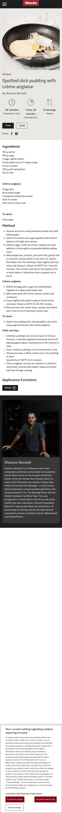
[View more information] (14, 387)
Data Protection (23, 793)
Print (8, 126)
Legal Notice (10, 793)
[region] (31, 769)
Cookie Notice (36, 793)
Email (22, 126)
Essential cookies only (45, 799)
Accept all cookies (15, 799)
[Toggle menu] (4, 4)
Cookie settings (14, 808)
